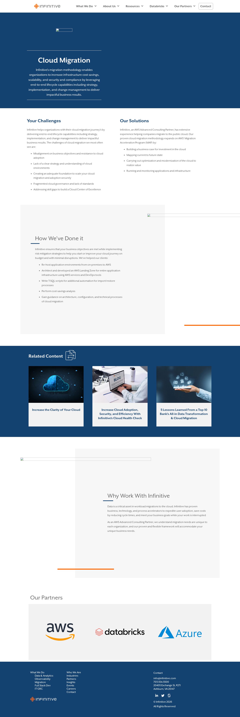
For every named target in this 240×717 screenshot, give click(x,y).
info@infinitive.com (164, 678)
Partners (71, 679)
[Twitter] (163, 695)
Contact (205, 6)
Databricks (157, 6)
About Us (109, 6)
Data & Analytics (44, 675)
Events (70, 685)
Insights (71, 682)
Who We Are (74, 672)
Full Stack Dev (43, 685)
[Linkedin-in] (156, 695)
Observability (42, 679)
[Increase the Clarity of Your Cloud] (56, 396)
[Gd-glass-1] (169, 695)
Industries (72, 675)
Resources (133, 6)
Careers (71, 688)
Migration (40, 682)
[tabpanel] (56, 396)
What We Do (84, 6)
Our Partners (183, 6)
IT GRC (39, 688)
